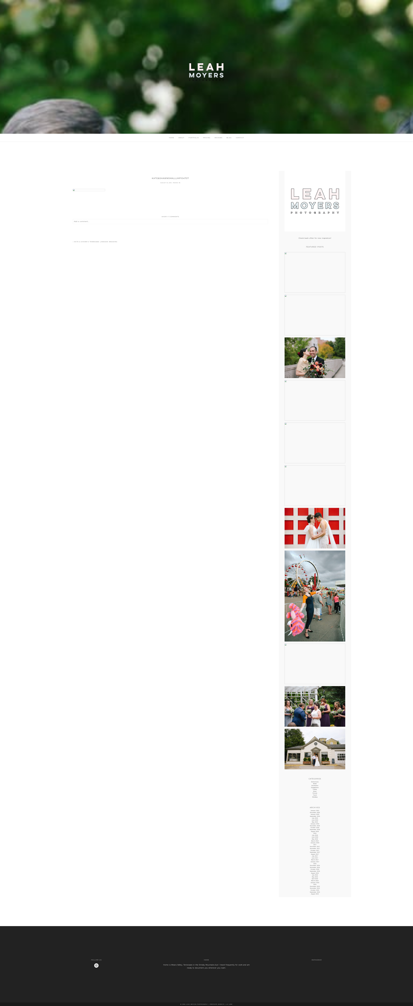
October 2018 (315, 827)
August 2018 (315, 831)
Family (315, 789)
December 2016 (315, 865)
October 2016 (315, 869)
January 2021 (315, 810)
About (181, 137)
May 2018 (315, 839)
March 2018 (315, 841)
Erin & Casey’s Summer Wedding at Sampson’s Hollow (314, 749)
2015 (314, 884)
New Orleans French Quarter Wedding (314, 315)
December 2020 (315, 812)
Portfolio (194, 137)
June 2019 (315, 820)
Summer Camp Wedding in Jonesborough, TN (315, 664)
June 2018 (315, 837)
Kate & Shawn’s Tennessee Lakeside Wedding (95, 241)
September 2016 (315, 871)
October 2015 (315, 890)
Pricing (206, 137)
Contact (240, 137)
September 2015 (315, 892)
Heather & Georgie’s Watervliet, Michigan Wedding (314, 706)
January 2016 (315, 882)
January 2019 (315, 823)
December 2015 (315, 886)
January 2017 (315, 861)
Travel (315, 795)
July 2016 (315, 875)
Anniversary (315, 781)
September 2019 (315, 816)
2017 (314, 844)
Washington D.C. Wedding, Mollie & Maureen (314, 528)
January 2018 (315, 842)
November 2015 (315, 888)
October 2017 (315, 850)
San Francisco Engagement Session (314, 272)
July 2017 (315, 856)
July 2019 (315, 818)
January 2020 (315, 814)
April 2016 (315, 878)
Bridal (315, 783)
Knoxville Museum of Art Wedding (314, 358)
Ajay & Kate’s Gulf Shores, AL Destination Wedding (314, 400)
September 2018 (315, 829)
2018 (314, 833)
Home (171, 137)
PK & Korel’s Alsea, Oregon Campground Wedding (314, 485)
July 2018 (315, 835)
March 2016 (315, 880)
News (315, 791)
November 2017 (315, 848)
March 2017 (315, 859)
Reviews (218, 137)
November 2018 (315, 825)
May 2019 (315, 822)
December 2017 (315, 846)
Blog (229, 137)
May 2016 (315, 877)
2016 (314, 863)
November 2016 (315, 867)
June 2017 (315, 858)
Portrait (315, 793)
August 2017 (315, 854)
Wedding (315, 797)
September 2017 (315, 852)
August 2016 (315, 873)
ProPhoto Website (217, 1004)
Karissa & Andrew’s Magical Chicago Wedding (314, 443)
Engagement (315, 787)
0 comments (170, 216)
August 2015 (315, 894)
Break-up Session (314, 596)
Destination (314, 785)
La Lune (229, 1004)
